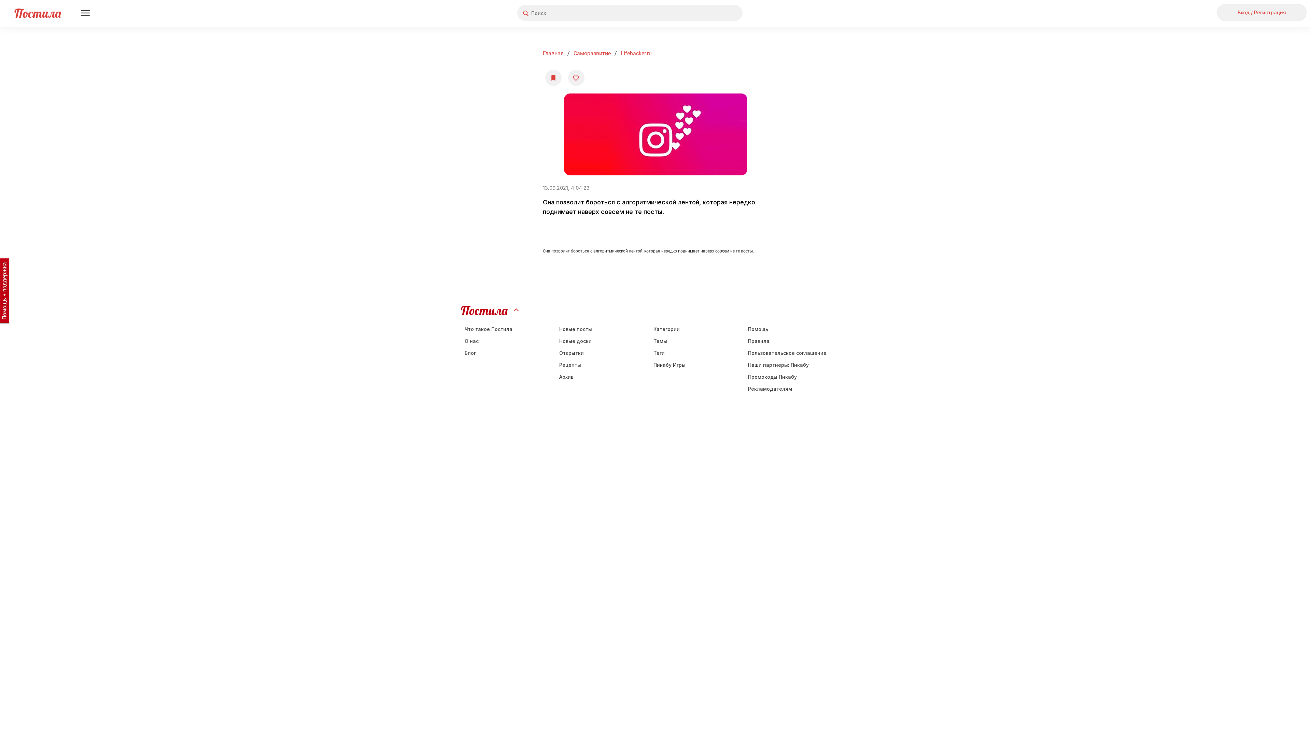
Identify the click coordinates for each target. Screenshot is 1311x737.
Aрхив (566, 377)
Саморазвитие (592, 53)
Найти (711, 13)
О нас (472, 341)
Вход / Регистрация (1262, 12)
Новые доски (575, 341)
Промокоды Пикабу (772, 377)
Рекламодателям (770, 389)
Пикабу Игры (669, 365)
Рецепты (570, 365)
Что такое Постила (488, 329)
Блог (470, 353)
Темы (660, 341)
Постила (37, 13)
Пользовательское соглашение (787, 353)
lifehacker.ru (636, 53)
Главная (553, 53)
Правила (759, 341)
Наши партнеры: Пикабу (778, 365)
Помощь (758, 329)
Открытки (571, 353)
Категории (666, 329)
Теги (659, 353)
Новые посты (575, 329)
